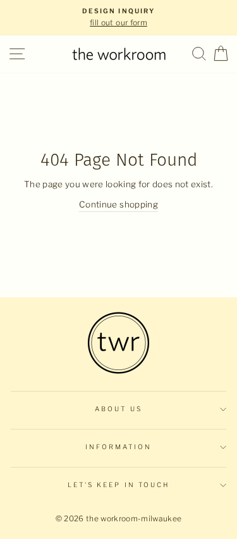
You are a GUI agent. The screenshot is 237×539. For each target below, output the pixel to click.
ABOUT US (118, 409)
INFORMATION (118, 447)
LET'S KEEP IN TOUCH (118, 485)
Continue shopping (118, 204)
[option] (118, 17)
